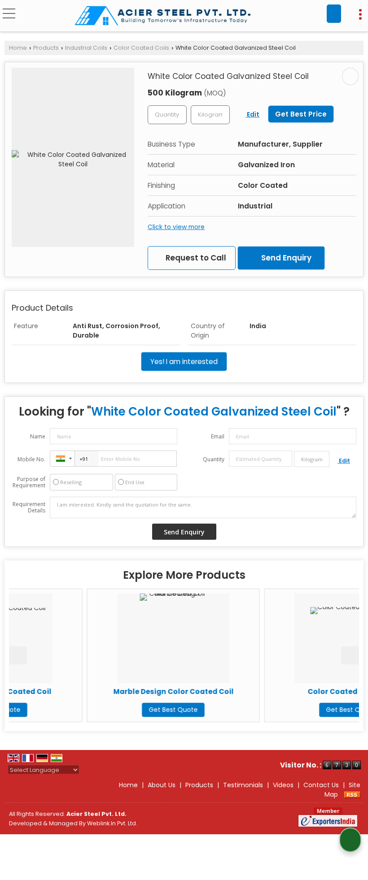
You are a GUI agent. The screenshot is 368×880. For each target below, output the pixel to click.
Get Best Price (301, 114)
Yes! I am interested (184, 361)
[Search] (334, 13)
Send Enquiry (285, 257)
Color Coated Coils (141, 48)
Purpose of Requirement (29, 482)
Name (37, 436)
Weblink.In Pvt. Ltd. (112, 823)
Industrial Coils (86, 48)
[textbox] (210, 114)
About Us (161, 784)
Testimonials (243, 784)
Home (18, 48)
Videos (283, 784)
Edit (252, 114)
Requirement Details (29, 507)
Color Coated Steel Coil (312, 691)
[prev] (18, 655)
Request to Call (195, 257)
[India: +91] (62, 459)
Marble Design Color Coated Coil (135, 691)
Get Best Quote (134, 709)
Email (217, 436)
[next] (350, 655)
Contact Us (321, 784)
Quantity (213, 459)
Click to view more (176, 226)
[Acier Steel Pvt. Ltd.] (162, 16)
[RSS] (352, 794)
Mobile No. (31, 459)
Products (46, 48)
